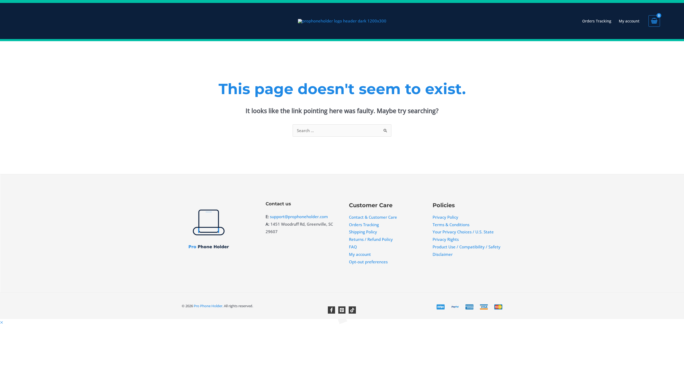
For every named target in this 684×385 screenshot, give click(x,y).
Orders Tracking (364, 224)
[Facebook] (331, 310)
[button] (1, 322)
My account (360, 254)
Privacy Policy (445, 217)
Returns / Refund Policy (371, 239)
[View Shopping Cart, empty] (661, 21)
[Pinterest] (341, 310)
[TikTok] (352, 310)
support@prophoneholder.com (299, 216)
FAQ (353, 246)
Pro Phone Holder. (208, 305)
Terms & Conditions (451, 224)
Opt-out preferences (368, 261)
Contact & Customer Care (373, 217)
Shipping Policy (363, 231)
